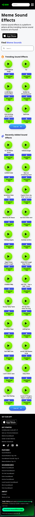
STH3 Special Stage (9, 70)
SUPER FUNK (9, 173)
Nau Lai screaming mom (26, 174)
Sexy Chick (26, 373)
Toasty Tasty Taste (9, 307)
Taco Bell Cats (8, 351)
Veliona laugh (26, 150)
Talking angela (9, 240)
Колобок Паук (9, 329)
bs (26, 69)
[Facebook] (17, 445)
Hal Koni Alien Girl (26, 217)
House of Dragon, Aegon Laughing (26, 397)
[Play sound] (8, 64)
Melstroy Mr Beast (9, 217)
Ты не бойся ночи (9, 151)
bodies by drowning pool (26, 93)
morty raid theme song (26, 352)
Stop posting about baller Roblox (8, 116)
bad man (26, 114)
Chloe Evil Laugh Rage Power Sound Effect (26, 264)
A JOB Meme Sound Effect (9, 93)
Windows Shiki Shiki (9, 196)
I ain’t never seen (8, 373)
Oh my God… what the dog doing (26, 308)
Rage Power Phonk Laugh (8, 263)
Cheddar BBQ (8, 284)
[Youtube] (4, 445)
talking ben (26, 329)
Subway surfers (26, 240)
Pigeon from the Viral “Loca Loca (26, 196)
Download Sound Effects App (13, 509)
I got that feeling (8, 396)
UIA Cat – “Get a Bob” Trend (26, 285)
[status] (17, 507)
